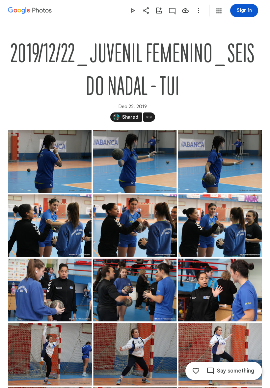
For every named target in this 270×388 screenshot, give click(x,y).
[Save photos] (185, 10)
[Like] (195, 370)
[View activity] (172, 10)
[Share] (145, 10)
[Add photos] (159, 10)
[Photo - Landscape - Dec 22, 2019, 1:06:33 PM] (220, 289)
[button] (219, 10)
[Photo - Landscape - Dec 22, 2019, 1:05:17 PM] (50, 161)
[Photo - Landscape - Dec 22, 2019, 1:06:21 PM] (134, 289)
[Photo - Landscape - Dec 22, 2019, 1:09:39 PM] (50, 354)
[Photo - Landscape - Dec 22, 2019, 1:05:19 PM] (134, 161)
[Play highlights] (133, 10)
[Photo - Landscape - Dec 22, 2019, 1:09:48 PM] (135, 354)
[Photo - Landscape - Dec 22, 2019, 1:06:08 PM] (135, 225)
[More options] (198, 10)
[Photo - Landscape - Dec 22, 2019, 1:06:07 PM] (50, 225)
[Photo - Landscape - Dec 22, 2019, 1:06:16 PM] (50, 289)
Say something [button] (235, 371)
